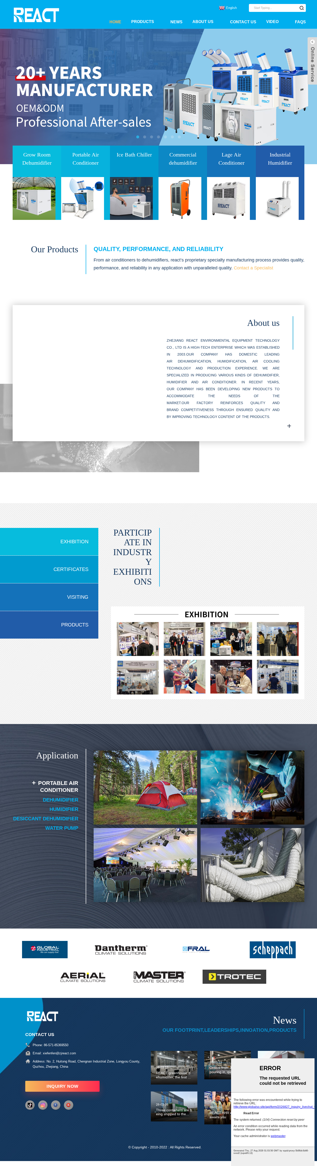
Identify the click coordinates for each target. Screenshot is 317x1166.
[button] (18, 96)
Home (115, 22)
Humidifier (64, 809)
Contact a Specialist (253, 267)
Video (272, 22)
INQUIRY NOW (63, 1086)
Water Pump (61, 828)
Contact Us (243, 22)
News (176, 22)
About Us (202, 22)
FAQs (300, 22)
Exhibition (74, 541)
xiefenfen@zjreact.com (59, 1053)
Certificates (70, 569)
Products (142, 22)
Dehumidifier (60, 800)
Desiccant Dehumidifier (45, 818)
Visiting (77, 597)
